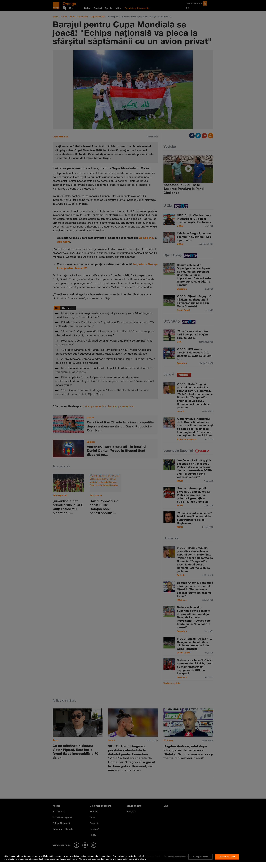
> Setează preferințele (175, 856)
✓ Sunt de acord (227, 856)
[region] (133, 857)
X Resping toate (200, 856)
